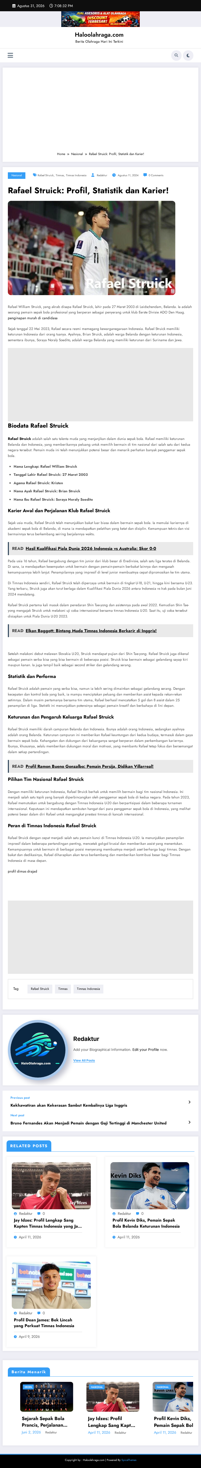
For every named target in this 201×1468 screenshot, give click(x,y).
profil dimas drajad (22, 871)
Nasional (17, 175)
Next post (17, 1115)
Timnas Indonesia (76, 175)
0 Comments (156, 175)
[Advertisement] (100, 112)
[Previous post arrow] (189, 1102)
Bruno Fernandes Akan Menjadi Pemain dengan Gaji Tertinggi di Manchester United (88, 1123)
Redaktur (102, 175)
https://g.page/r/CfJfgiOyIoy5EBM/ (35, 892)
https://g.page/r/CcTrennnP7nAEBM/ (36, 881)
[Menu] (10, 55)
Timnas (60, 175)
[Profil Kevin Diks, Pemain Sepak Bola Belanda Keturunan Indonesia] (149, 1185)
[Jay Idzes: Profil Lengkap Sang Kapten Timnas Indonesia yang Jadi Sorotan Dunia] (51, 1185)
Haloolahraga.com (99, 34)
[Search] (176, 55)
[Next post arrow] (189, 1122)
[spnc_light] (188, 55)
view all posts (84, 1060)
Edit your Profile (145, 1049)
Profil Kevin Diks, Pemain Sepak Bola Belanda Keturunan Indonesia (146, 1223)
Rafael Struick (46, 175)
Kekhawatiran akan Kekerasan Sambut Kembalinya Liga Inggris (68, 1105)
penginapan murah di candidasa (33, 318)
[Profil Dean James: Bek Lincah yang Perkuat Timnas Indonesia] (51, 1285)
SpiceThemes (128, 1460)
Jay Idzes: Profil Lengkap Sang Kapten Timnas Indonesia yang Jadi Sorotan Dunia (48, 1223)
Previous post (20, 1098)
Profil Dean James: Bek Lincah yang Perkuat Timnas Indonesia (44, 1323)
